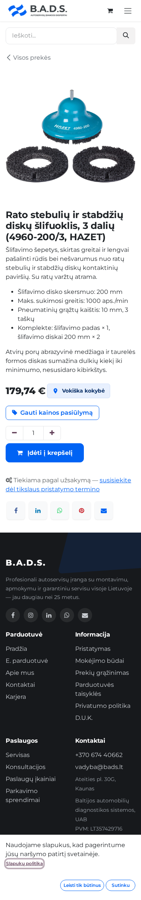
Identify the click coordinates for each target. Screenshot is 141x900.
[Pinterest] (82, 510)
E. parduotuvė (27, 660)
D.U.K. (83, 717)
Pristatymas (93, 648)
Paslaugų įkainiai (31, 779)
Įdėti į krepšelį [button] (49, 452)
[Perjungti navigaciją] (127, 10)
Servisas (18, 755)
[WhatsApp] (60, 510)
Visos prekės (32, 57)
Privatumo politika (102, 705)
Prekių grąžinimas (102, 672)
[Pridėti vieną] (52, 433)
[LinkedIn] (38, 510)
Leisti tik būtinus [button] (82, 885)
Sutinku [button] (121, 885)
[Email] (85, 615)
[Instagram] (31, 615)
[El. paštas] (104, 510)
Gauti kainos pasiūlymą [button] (56, 412)
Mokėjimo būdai (99, 660)
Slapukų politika (24, 863)
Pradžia (16, 648)
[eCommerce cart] (109, 10)
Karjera (16, 696)
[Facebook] (16, 510)
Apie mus (20, 672)
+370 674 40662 (99, 755)
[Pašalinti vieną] (14, 433)
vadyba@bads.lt (99, 767)
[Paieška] (126, 35)
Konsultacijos (25, 767)
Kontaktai (20, 684)
